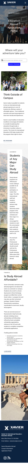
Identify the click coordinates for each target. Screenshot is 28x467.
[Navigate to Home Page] (9, 3)
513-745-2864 (14, 438)
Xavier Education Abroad (8, 446)
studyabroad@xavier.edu (16, 441)
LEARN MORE (7, 351)
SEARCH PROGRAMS (14, 64)
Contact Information (7, 448)
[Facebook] (9, 458)
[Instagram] (5, 458)
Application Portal (6, 451)
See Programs (7, 140)
